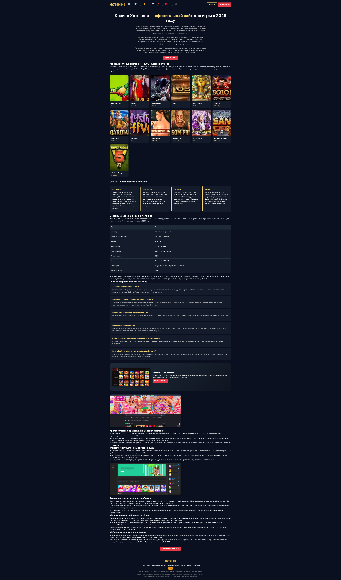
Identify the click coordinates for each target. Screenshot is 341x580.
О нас (129, 5)
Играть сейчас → (171, 58)
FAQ (158, 5)
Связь (153, 5)
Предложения (166, 5)
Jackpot (135, 5)
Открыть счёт (225, 4)
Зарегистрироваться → (170, 549)
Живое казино (176, 5)
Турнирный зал (144, 5)
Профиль (212, 4)
